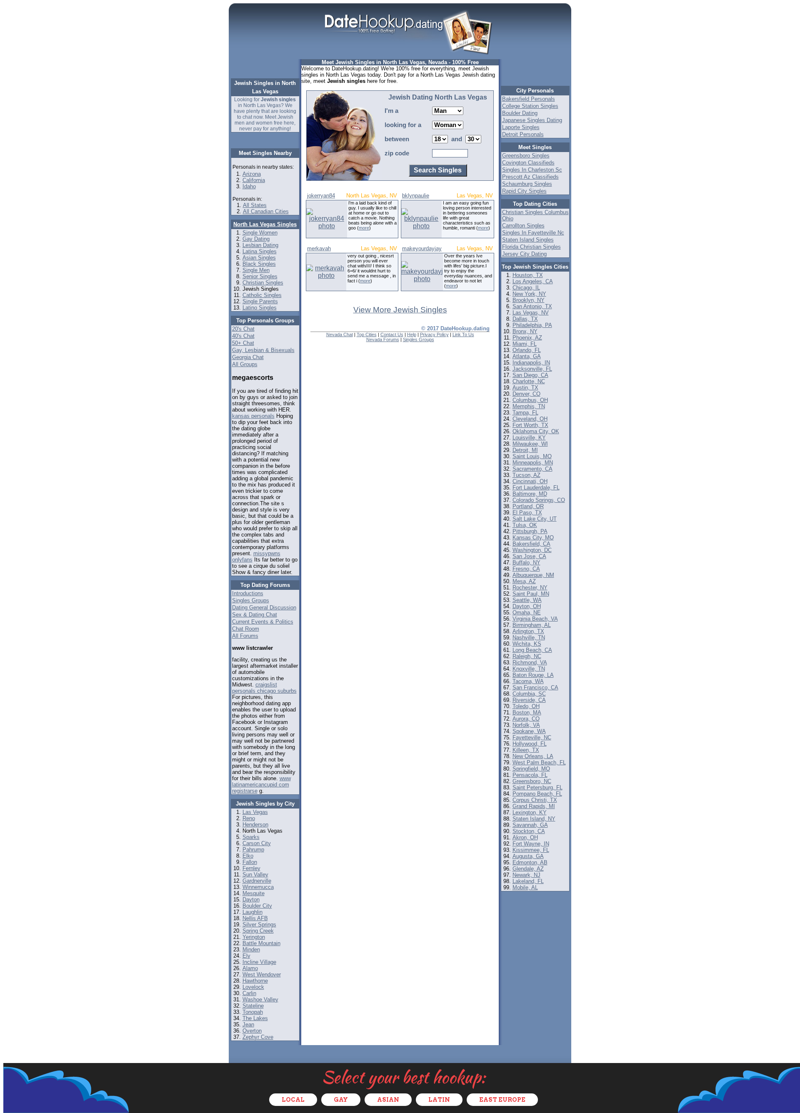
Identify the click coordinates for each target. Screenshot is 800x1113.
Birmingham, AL (531, 625)
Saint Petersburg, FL (537, 787)
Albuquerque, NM (533, 575)
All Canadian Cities (266, 211)
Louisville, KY (529, 437)
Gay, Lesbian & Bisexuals (263, 350)
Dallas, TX (525, 319)
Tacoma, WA (528, 681)
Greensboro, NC (531, 781)
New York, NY (529, 294)
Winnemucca (258, 887)
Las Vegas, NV (530, 312)
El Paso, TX (527, 512)
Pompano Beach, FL (537, 794)
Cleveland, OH (530, 419)
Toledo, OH (526, 706)
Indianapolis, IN (531, 362)
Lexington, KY (529, 812)
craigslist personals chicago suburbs (264, 687)
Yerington (253, 937)
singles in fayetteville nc (533, 233)
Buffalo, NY (526, 562)
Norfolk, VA (526, 725)
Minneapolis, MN (532, 462)
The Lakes (255, 1018)
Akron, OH (525, 837)
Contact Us (391, 334)
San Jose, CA (529, 556)
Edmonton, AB (530, 862)
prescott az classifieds (530, 177)
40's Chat (243, 336)
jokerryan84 (321, 195)
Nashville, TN (528, 637)
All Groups (245, 364)
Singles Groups (250, 600)
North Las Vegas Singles (265, 224)
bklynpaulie (415, 195)
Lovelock (253, 987)
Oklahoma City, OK (535, 431)
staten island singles (528, 240)
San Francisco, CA (535, 687)
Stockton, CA (528, 831)
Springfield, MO (531, 769)
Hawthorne (255, 981)
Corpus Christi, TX (534, 800)
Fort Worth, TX (530, 425)
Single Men (256, 270)
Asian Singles (259, 258)
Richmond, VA (529, 662)
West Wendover (261, 974)
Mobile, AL (525, 887)
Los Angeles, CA (532, 281)
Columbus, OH (530, 400)
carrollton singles (523, 225)
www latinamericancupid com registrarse (261, 784)
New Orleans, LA (532, 756)
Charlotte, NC (528, 381)
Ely (246, 956)
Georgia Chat (248, 357)
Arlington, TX (528, 631)
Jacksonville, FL (532, 369)
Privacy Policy (434, 334)
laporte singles (521, 127)
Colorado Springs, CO (538, 500)
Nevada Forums (382, 339)
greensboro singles (526, 155)
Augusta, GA (528, 856)
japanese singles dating (532, 120)
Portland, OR (528, 506)
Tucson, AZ (526, 475)
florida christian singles (531, 247)
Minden (251, 949)
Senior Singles (260, 276)
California (253, 180)
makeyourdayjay (422, 248)
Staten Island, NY (533, 819)
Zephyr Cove (257, 1037)
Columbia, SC (529, 694)
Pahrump (253, 849)
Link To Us (463, 334)
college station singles (530, 106)
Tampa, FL (525, 412)
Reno (248, 818)
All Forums (245, 636)
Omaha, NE (526, 612)
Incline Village (259, 962)
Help (411, 334)
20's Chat (243, 329)
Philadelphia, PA (532, 325)
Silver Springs (259, 924)
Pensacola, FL (530, 775)
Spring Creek (258, 931)
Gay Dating (256, 239)
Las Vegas (255, 812)
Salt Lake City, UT (534, 519)
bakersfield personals (528, 99)
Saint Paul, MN (530, 594)
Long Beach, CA (532, 650)
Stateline (253, 1006)
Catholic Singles (262, 295)
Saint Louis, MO (532, 456)
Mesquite (253, 893)
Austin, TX (525, 387)
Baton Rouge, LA (533, 675)
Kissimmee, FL (530, 850)
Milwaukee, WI (530, 444)
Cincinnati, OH (530, 481)
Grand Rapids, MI (533, 806)
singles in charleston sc (532, 170)
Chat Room (245, 629)
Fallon (249, 862)
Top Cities (367, 334)
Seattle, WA (527, 600)
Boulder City (257, 906)
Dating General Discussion (264, 607)
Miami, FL (524, 344)
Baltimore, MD (529, 494)
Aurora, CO (526, 719)
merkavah (319, 248)
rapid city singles (524, 191)
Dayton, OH (526, 606)
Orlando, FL (526, 350)
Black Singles (259, 264)
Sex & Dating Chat (254, 614)
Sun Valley (255, 874)
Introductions (247, 593)
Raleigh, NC (526, 656)
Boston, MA (526, 712)
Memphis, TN (528, 406)
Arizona (251, 174)
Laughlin (252, 912)
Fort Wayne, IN (530, 844)
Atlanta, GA (526, 356)
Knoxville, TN (528, 669)
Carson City (256, 843)
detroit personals (523, 134)
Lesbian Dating (260, 245)
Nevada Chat (339, 334)
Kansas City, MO (533, 537)
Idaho (249, 186)
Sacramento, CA (532, 469)
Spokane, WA (529, 731)
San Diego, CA (530, 375)
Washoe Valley (260, 999)
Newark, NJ (526, 875)
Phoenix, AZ (527, 337)
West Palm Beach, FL (539, 762)
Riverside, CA (529, 700)
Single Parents (260, 301)
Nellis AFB (255, 918)
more (364, 227)
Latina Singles (259, 251)
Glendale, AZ (528, 869)
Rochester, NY (530, 587)
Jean (248, 1024)
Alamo (250, 968)
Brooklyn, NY (528, 300)
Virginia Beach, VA (535, 619)
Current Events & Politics (262, 622)
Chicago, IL (526, 287)
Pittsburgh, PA (530, 531)
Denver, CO (526, 394)
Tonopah (252, 1012)
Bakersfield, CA (531, 544)
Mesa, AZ (524, 581)
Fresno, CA (526, 569)
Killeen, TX (525, 750)
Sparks (251, 837)
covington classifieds (528, 163)
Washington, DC (532, 550)
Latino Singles (259, 307)
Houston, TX (527, 275)
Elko (247, 856)
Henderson (255, 824)
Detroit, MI (525, 450)
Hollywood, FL (529, 744)
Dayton (251, 899)
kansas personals (253, 416)
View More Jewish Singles (400, 309)
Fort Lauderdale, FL (536, 487)
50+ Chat (243, 343)
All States (255, 205)
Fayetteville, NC (531, 737)
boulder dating (520, 113)
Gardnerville (256, 881)
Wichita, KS (526, 644)
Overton (252, 1031)
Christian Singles (262, 282)
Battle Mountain (261, 943)
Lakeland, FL (528, 881)
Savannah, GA (530, 825)
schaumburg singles (527, 184)
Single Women (260, 233)
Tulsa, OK (524, 525)
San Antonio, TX (532, 306)
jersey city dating (524, 254)
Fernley (251, 868)
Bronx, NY (525, 331)
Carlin (249, 993)
